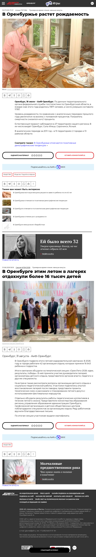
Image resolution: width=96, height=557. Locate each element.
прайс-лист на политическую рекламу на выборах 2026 (57, 499)
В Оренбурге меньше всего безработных (29, 225)
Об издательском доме (29, 493)
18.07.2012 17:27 (7, 10)
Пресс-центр (45, 493)
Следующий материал (49, 550)
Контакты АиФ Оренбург (63, 496)
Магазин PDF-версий (44, 496)
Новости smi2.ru (10, 260)
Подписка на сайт (27, 496)
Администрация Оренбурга (13, 343)
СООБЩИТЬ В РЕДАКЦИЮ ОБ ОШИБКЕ (33, 502)
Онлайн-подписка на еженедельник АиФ (68, 493)
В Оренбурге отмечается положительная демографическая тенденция (40, 209)
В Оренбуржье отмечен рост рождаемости (29, 217)
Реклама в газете (26, 499)
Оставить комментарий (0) (74, 155)
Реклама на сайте (82, 496)
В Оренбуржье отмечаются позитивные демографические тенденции (45, 144)
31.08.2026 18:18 (8, 267)
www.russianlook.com (15, 89)
